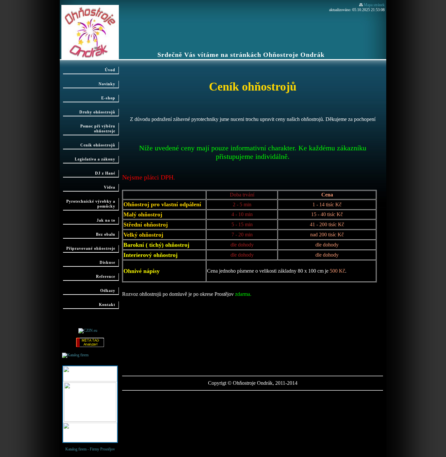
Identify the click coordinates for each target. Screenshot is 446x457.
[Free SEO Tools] (90, 346)
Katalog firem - (99, 355)
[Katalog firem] (75, 355)
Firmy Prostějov (102, 449)
